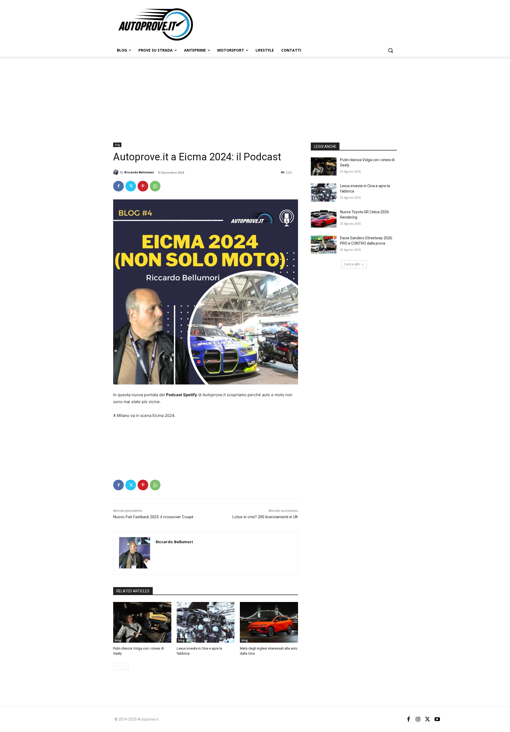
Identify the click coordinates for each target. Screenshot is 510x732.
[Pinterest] (143, 186)
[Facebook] (118, 186)
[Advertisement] (255, 96)
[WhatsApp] (155, 186)
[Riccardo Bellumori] (116, 172)
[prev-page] (116, 666)
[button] (390, 50)
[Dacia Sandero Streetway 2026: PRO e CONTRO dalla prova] (324, 245)
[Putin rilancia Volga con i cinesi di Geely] (142, 622)
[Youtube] (437, 719)
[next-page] (125, 666)
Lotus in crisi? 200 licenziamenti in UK (265, 517)
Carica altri (352, 264)
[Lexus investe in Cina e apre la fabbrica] (206, 622)
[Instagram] (418, 719)
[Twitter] (130, 186)
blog (117, 145)
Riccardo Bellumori (139, 172)
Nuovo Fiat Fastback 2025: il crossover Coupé (153, 517)
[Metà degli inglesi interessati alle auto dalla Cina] (269, 622)
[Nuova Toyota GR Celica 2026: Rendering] (324, 219)
